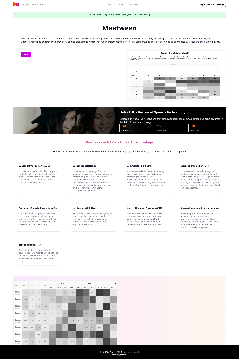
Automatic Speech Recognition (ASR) (39, 208)
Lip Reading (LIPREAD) (85, 208)
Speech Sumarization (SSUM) (34, 165)
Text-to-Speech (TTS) (30, 244)
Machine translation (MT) (195, 165)
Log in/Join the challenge (212, 4)
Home (109, 4)
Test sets (134, 4)
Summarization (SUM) (139, 165)
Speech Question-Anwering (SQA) (145, 208)
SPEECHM (124, 355)
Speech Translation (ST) (85, 165)
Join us (26, 54)
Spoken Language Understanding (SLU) (202, 208)
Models (121, 4)
